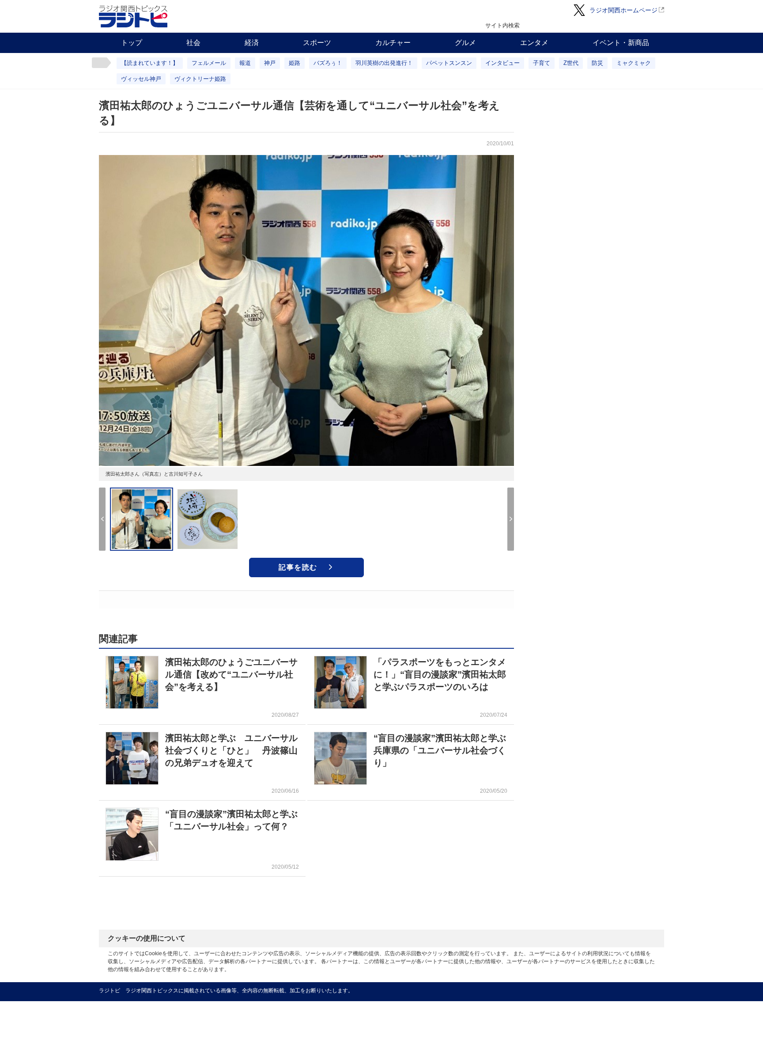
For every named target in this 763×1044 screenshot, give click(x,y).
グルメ (465, 42)
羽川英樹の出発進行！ (384, 63)
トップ (131, 42)
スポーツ (317, 42)
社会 (193, 42)
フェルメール (209, 63)
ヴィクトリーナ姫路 (200, 79)
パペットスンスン (449, 63)
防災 (597, 63)
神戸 (270, 63)
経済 (252, 42)
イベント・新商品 (621, 42)
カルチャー (393, 42)
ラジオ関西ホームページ (623, 10)
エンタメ (534, 42)
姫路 (294, 63)
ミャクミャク (633, 63)
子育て (541, 63)
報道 (245, 63)
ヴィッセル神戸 (141, 79)
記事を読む (298, 567)
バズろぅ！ (328, 63)
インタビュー (502, 63)
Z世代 (570, 63)
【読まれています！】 (149, 63)
